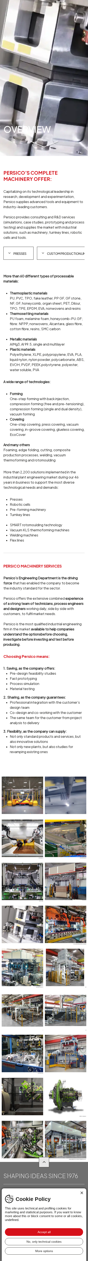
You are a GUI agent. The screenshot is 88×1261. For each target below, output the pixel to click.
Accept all (44, 1232)
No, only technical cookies (44, 1241)
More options (44, 1251)
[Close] (82, 1193)
